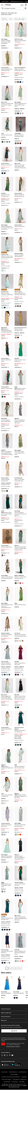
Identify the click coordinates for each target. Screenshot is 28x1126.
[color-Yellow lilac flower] (18, 961)
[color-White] (22, 834)
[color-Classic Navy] (18, 306)
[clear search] (25, 8)
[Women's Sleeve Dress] (7, 124)
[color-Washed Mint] (2, 270)
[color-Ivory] (7, 338)
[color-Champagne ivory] (22, 583)
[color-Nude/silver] (5, 803)
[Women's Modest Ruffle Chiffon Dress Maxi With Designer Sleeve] (21, 536)
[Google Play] (16, 1064)
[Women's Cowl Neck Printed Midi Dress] (21, 468)
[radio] (16, 82)
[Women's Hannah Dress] (21, 594)
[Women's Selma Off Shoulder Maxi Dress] (21, 184)
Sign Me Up (14, 1030)
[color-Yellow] (2, 338)
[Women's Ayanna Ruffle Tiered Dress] (21, 29)
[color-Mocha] (18, 82)
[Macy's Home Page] (7, 5)
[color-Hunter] (16, 745)
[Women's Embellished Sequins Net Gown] (7, 755)
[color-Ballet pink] (18, 641)
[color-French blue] (20, 113)
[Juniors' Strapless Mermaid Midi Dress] (7, 409)
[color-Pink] (5, 555)
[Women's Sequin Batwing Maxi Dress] (21, 377)
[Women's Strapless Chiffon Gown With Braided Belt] (7, 29)
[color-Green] (2, 142)
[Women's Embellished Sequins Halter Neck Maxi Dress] (21, 409)
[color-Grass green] (16, 707)
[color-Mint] (5, 142)
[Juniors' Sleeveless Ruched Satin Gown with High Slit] (21, 501)
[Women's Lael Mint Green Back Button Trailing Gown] (7, 92)
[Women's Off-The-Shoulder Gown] (7, 184)
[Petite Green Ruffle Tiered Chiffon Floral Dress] (21, 440)
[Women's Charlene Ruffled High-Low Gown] (21, 58)
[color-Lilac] (5, 338)
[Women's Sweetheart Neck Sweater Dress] (21, 755)
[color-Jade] (16, 113)
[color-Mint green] (16, 641)
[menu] (2, 5)
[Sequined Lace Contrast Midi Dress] (7, 940)
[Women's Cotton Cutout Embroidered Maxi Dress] (7, 244)
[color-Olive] (2, 555)
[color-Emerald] (2, 173)
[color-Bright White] (5, 270)
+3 (11, 929)
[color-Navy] (7, 142)
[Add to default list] (12, 977)
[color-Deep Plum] (5, 963)
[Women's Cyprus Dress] (7, 377)
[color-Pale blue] (20, 641)
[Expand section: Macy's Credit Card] (14, 1013)
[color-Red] (20, 143)
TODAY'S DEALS (4, 1)
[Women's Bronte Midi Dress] (7, 718)
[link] (7, 43)
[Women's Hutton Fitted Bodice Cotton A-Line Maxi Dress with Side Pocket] (21, 685)
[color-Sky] (22, 82)
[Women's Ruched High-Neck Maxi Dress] (21, 814)
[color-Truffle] (22, 641)
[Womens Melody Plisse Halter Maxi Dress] (7, 58)
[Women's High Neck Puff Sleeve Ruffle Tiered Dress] (21, 92)
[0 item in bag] (26, 5)
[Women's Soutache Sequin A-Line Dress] (7, 652)
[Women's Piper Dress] (21, 215)
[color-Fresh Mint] (7, 963)
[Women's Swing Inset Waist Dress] (7, 814)
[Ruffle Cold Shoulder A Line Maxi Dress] (21, 718)
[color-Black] (20, 82)
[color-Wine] (16, 674)
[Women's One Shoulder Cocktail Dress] (7, 784)
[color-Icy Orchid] (9, 963)
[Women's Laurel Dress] (7, 154)
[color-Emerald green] (16, 583)
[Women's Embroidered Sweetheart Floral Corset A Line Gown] (7, 215)
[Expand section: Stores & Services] (14, 1016)
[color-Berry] (18, 337)
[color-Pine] (9, 674)
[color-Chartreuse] (16, 337)
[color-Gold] (18, 143)
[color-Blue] (9, 142)
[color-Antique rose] (22, 113)
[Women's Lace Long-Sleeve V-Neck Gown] (7, 873)
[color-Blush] (20, 674)
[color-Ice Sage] (2, 674)
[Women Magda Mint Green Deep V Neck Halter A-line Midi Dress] (7, 685)
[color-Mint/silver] (2, 803)
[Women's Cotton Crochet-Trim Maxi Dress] (7, 281)
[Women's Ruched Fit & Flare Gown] (21, 652)
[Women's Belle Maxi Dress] (7, 349)
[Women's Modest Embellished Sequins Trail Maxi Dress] (21, 784)
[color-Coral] (22, 961)
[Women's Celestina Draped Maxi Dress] (21, 124)
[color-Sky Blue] (7, 674)
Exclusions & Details (10, 1046)
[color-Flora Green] (16, 306)
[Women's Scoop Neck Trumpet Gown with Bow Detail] (19, 983)
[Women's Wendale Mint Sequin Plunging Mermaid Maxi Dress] (21, 906)
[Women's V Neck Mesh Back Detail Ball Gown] (7, 845)
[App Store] (5, 1064)
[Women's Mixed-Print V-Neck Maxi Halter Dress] (21, 281)
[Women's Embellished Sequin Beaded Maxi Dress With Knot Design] (7, 440)
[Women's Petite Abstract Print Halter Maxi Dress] (7, 566)
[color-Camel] (18, 834)
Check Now (17, 1046)
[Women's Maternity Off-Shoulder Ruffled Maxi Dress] (21, 940)
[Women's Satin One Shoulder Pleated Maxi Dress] (7, 501)
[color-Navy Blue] (2, 963)
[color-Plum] (9, 930)
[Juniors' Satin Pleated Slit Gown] (21, 873)
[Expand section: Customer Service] (14, 1009)
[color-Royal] (18, 895)
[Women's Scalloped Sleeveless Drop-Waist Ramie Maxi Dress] (7, 318)
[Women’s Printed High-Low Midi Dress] (7, 623)
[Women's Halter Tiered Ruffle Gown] (21, 349)
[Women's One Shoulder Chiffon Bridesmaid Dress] (21, 623)
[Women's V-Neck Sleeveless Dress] (21, 318)
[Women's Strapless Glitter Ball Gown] (21, 244)
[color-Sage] (16, 82)
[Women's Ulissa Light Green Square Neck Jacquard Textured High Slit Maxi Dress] (21, 154)
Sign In (22, 4)
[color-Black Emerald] (7, 491)
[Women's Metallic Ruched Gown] (7, 468)
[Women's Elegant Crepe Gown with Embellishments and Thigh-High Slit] (7, 594)
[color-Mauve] (20, 961)
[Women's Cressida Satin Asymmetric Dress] (21, 566)
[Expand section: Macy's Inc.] (14, 1020)
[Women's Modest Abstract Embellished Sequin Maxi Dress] (21, 845)
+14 (25, 961)
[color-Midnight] (18, 113)
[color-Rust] (5, 397)
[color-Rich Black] (20, 306)
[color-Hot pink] (20, 583)
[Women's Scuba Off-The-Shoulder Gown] (7, 906)
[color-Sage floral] (16, 961)
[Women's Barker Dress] (7, 536)
